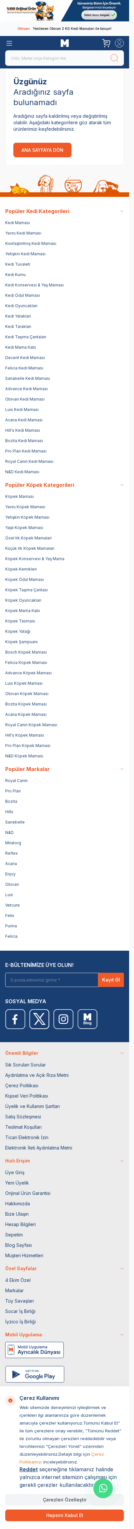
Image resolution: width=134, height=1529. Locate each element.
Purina (11, 925)
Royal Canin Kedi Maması (29, 461)
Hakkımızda (17, 1203)
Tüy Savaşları (19, 1301)
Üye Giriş (14, 1172)
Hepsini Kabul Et (64, 1515)
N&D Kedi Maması (22, 471)
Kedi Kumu (15, 274)
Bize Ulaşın (17, 1214)
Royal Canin (16, 780)
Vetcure (12, 905)
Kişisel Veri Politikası (26, 1096)
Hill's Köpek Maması (24, 735)
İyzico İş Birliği (20, 1321)
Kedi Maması (17, 222)
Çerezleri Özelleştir (65, 1499)
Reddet (29, 1469)
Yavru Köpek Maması (25, 506)
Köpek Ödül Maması (24, 579)
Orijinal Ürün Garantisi (27, 1193)
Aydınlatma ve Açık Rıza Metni (37, 1075)
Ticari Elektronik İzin (26, 1137)
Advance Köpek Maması (28, 672)
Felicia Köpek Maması (26, 662)
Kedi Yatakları (18, 316)
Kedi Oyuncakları (21, 305)
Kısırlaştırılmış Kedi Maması (30, 243)
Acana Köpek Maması (26, 714)
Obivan (12, 884)
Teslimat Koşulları (23, 1127)
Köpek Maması (19, 496)
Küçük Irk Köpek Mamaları (29, 548)
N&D (9, 832)
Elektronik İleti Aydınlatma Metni (38, 1147)
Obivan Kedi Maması (25, 399)
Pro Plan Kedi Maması (26, 451)
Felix (9, 915)
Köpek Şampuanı (21, 641)
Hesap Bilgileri (20, 1224)
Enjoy (10, 874)
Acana (11, 863)
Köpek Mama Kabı (22, 610)
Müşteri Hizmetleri (24, 1255)
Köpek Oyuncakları (23, 600)
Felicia (11, 936)
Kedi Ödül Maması (22, 295)
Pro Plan (13, 791)
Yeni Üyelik (17, 1183)
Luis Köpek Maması (24, 683)
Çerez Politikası (21, 1085)
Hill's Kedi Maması (22, 430)
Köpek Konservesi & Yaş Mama (34, 558)
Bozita (11, 801)
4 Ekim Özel (18, 1280)
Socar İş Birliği (20, 1311)
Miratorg (13, 842)
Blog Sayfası (18, 1245)
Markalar (14, 1290)
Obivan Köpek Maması (26, 693)
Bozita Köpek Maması (26, 704)
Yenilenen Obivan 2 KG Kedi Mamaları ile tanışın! (65, 28)
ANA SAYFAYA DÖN (42, 150)
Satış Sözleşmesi (23, 1116)
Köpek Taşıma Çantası (26, 589)
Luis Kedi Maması (22, 409)
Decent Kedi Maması (25, 357)
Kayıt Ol (111, 979)
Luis (9, 894)
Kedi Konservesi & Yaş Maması (34, 285)
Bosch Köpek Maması (26, 652)
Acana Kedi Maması (24, 419)
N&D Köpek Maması (24, 755)
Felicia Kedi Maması (24, 368)
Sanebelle (15, 822)
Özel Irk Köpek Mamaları (28, 538)
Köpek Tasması (20, 621)
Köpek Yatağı (17, 631)
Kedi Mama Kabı (20, 347)
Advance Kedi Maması (26, 388)
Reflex (11, 853)
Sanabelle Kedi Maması (27, 378)
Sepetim (14, 1234)
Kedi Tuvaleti (17, 264)
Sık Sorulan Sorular (25, 1064)
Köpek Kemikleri (21, 569)
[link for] (64, 10)
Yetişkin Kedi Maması (25, 253)
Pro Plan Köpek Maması (27, 745)
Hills (9, 811)
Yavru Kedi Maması (23, 233)
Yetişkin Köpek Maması (27, 517)
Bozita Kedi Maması (24, 440)
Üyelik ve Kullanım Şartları (32, 1106)
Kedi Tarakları (18, 326)
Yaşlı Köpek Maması (24, 527)
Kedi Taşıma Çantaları (25, 336)
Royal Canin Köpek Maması (31, 724)
